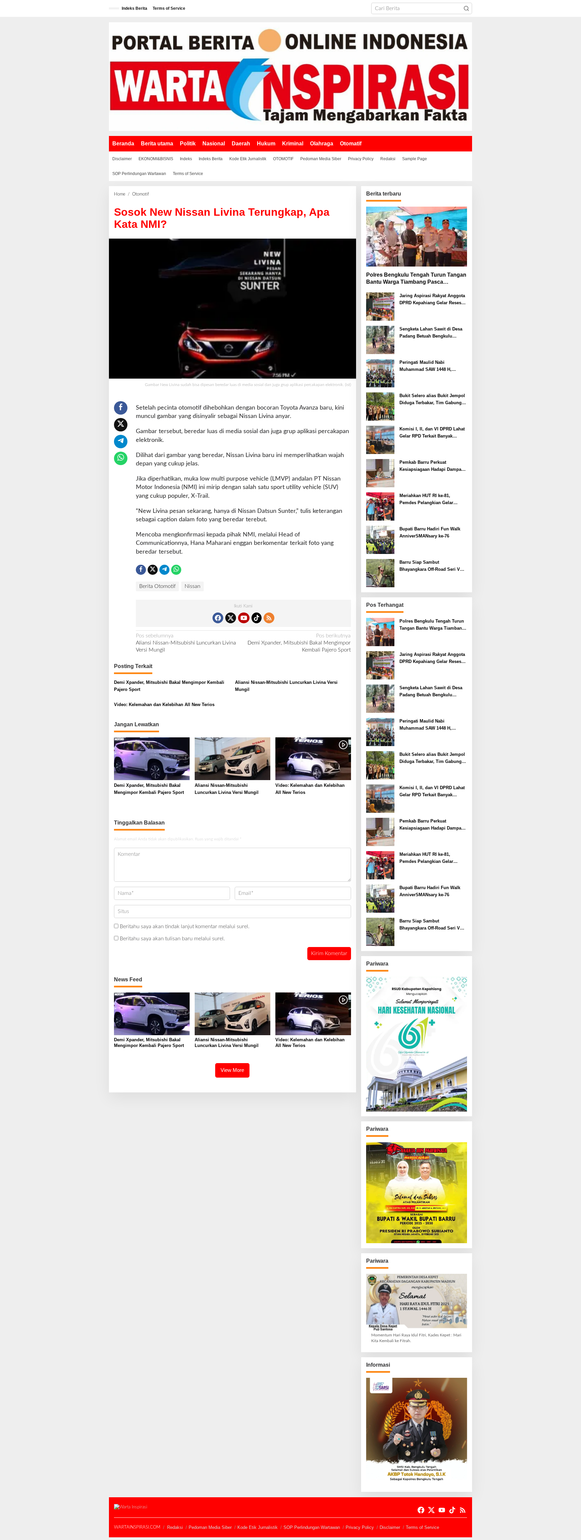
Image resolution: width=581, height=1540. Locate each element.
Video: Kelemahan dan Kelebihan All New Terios (164, 704)
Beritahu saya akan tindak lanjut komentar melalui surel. (184, 926)
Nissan (192, 586)
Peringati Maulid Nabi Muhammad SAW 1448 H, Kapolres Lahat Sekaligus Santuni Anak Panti (426, 366)
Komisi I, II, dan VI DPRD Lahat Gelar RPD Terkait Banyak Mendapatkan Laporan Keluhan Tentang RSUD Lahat (432, 433)
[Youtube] (243, 617)
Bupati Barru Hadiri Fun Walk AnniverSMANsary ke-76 (429, 532)
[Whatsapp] (120, 458)
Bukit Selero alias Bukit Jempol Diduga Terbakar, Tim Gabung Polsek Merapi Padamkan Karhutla (432, 400)
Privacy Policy (360, 1527)
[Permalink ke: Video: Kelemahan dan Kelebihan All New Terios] (313, 759)
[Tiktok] (256, 617)
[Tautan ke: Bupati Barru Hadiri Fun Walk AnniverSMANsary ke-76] (380, 540)
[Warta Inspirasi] (290, 76)
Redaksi (175, 1527)
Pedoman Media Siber (210, 1527)
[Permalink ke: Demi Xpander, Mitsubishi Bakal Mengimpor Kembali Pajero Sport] (152, 759)
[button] (466, 8)
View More (232, 1070)
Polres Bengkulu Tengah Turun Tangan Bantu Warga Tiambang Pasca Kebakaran (416, 279)
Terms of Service (422, 1527)
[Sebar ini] (120, 408)
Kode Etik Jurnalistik (257, 1527)
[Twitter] (230, 617)
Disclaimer (390, 1527)
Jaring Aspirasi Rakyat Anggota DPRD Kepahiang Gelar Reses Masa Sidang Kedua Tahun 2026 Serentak (432, 300)
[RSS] (269, 617)
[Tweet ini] (120, 424)
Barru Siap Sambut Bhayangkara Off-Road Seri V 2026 (429, 566)
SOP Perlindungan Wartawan (311, 1527)
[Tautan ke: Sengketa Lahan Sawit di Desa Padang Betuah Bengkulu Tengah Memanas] (380, 340)
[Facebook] (217, 617)
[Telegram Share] (120, 441)
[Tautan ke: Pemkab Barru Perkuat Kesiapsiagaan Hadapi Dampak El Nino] (380, 473)
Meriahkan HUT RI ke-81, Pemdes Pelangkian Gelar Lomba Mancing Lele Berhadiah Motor (432, 499)
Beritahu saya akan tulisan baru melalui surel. (172, 938)
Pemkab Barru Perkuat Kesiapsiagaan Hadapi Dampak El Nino (431, 466)
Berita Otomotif (157, 586)
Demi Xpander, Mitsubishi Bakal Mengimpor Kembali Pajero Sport (299, 643)
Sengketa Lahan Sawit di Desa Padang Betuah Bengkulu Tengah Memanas (430, 333)
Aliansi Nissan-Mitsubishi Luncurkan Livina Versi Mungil (186, 643)
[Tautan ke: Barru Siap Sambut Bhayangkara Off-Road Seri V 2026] (380, 573)
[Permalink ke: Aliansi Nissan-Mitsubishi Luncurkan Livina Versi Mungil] (232, 759)
